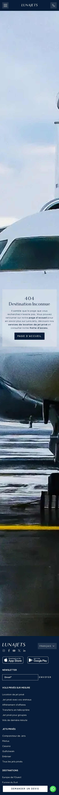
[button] (53, 5)
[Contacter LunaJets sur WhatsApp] (53, 789)
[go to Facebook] (8, 650)
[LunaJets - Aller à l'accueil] (29, 5)
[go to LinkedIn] (24, 650)
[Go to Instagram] (3, 650)
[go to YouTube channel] (14, 650)
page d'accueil (29, 336)
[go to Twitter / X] (19, 650)
